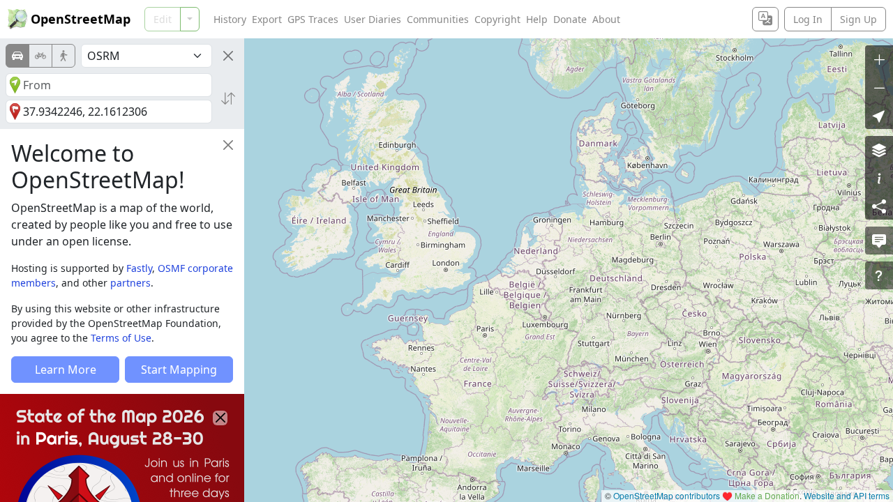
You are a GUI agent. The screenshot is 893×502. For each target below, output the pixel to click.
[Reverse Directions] (228, 98)
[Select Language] (765, 19)
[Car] (17, 56)
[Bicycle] (40, 56)
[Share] (879, 206)
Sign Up (858, 19)
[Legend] (879, 178)
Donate (570, 19)
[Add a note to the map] (879, 240)
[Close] (228, 55)
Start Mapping (179, 369)
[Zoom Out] (879, 87)
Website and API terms (847, 495)
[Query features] (879, 275)
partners (130, 282)
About (606, 19)
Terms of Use (121, 337)
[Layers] (879, 150)
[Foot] (63, 56)
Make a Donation (767, 495)
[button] (879, 115)
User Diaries (372, 19)
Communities (438, 19)
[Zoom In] (879, 59)
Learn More (65, 369)
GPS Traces (312, 19)
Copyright (497, 19)
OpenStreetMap (80, 18)
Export (267, 19)
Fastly (139, 268)
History (229, 19)
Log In (808, 19)
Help (537, 19)
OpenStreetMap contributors (666, 495)
